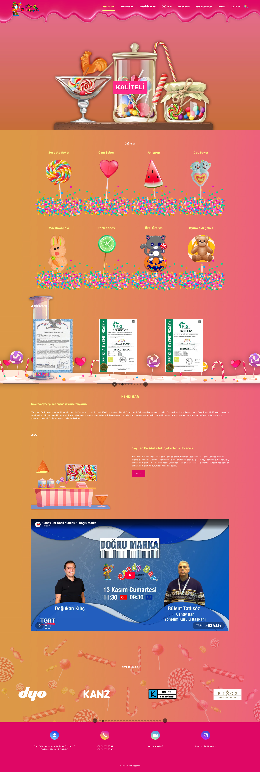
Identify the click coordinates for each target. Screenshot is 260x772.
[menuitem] (108, 7)
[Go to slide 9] (124, 721)
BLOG (139, 474)
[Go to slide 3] (125, 384)
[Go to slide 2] (122, 384)
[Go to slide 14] (139, 721)
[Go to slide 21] (160, 721)
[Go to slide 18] (151, 721)
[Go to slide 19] (154, 721)
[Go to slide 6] (134, 384)
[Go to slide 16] (145, 721)
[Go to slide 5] (131, 384)
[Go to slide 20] (157, 721)
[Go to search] (246, 7)
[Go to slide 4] (128, 384)
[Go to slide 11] (130, 721)
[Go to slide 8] (140, 384)
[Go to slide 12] (133, 721)
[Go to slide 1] (119, 384)
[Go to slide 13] (136, 721)
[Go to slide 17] (148, 721)
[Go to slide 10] (127, 721)
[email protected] (155, 746)
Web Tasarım (134, 766)
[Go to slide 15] (142, 721)
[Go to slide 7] (137, 384)
